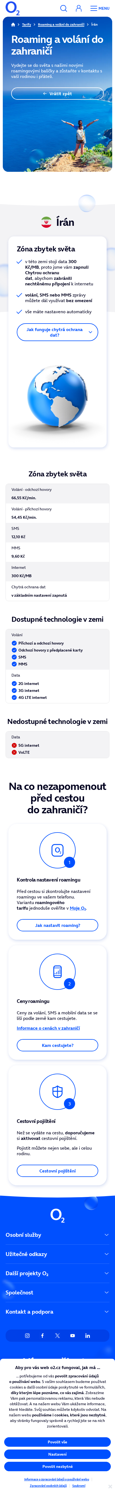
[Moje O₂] (78, 8)
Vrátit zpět (60, 93)
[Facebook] (42, 1335)
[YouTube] (72, 1335)
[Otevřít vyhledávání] (63, 8)
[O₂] (13, 8)
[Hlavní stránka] (13, 24)
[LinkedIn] (87, 1335)
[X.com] (57, 1335)
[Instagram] (27, 1335)
